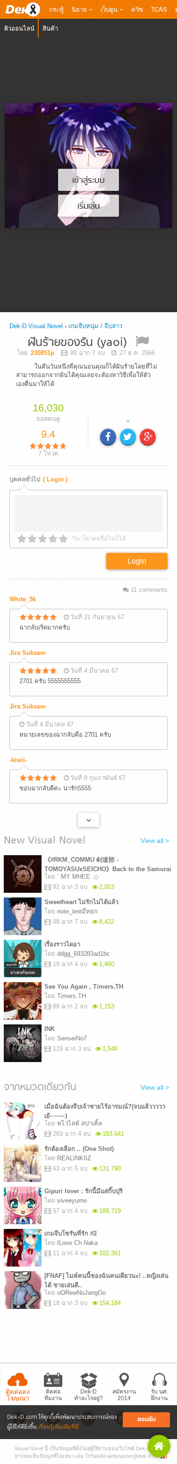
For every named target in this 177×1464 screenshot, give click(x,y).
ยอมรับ (146, 1419)
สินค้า (50, 28)
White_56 (22, 599)
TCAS (159, 9)
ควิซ (137, 9)
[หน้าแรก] (22, 9)
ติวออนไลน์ (19, 28)
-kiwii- (18, 759)
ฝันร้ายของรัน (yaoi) (77, 343)
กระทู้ (56, 9)
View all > (155, 840)
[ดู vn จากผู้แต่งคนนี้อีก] (88, 820)
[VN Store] (159, 1446)
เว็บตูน (110, 9)
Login (136, 560)
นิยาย (80, 9)
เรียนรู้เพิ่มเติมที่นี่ (58, 1427)
